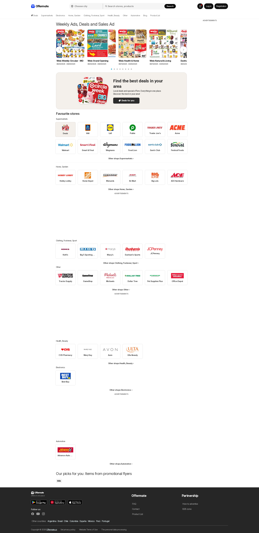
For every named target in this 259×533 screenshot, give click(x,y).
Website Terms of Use (88, 529)
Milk (59, 481)
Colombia (74, 521)
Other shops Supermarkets (120, 158)
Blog (145, 15)
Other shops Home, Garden (120, 189)
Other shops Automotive (120, 464)
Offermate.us (51, 529)
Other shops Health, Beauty (120, 363)
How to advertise (190, 503)
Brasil (60, 521)
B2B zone (187, 509)
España (83, 521)
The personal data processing (113, 529)
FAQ (134, 503)
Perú (98, 521)
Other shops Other (120, 289)
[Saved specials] (200, 6)
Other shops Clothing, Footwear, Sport (120, 263)
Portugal (105, 521)
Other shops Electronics (120, 390)
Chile (66, 521)
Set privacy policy (68, 529)
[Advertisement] (121, 215)
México (91, 521)
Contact (135, 509)
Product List (155, 15)
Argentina (51, 521)
